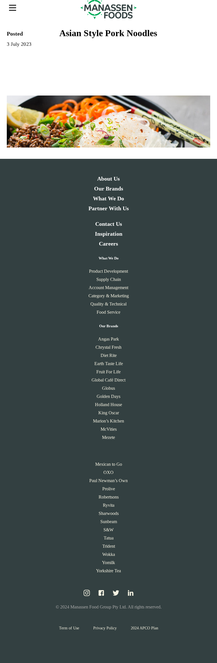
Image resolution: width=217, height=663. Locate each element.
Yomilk (108, 562)
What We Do (108, 198)
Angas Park (108, 339)
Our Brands (108, 188)
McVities (109, 429)
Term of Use (69, 628)
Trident (108, 546)
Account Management (108, 287)
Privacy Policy (105, 628)
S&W (108, 529)
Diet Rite (109, 355)
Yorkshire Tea (108, 570)
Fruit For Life (108, 371)
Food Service (108, 312)
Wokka (108, 554)
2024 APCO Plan (144, 628)
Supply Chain (108, 279)
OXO (108, 472)
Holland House (108, 404)
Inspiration (108, 234)
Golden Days (108, 396)
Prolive (108, 488)
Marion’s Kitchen (108, 421)
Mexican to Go (108, 464)
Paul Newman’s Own (108, 480)
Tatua (109, 538)
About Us (108, 179)
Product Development (108, 271)
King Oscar (108, 412)
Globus (108, 388)
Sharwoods (109, 513)
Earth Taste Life (108, 363)
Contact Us (108, 224)
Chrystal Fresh (108, 347)
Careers (108, 243)
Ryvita (108, 505)
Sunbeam (108, 521)
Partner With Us (108, 208)
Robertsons (109, 497)
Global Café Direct (108, 380)
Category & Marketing (108, 295)
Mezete (108, 437)
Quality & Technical (108, 304)
